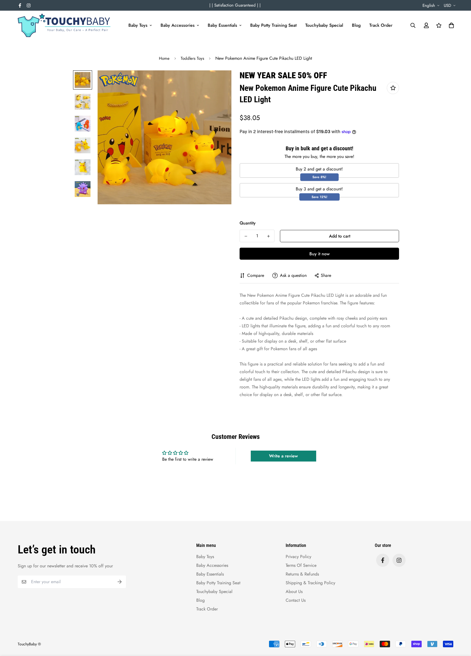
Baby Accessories (178, 25)
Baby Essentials (222, 25)
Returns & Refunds (302, 574)
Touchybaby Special (324, 25)
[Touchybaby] (64, 25)
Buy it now (319, 254)
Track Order (380, 25)
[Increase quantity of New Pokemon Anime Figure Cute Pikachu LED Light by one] (268, 236)
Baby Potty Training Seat (273, 25)
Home (164, 58)
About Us (294, 591)
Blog (356, 25)
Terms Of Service (301, 565)
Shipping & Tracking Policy (310, 583)
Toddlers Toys (192, 58)
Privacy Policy (298, 556)
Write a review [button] (283, 456)
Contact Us (296, 600)
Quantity (248, 223)
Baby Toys (137, 25)
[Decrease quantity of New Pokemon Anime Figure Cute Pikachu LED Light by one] (246, 236)
